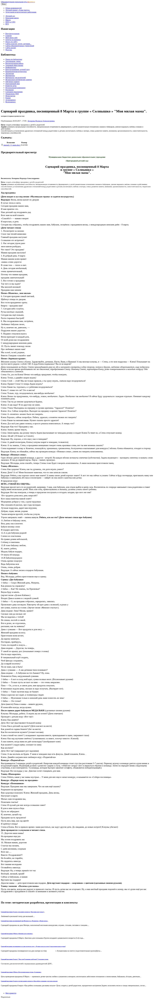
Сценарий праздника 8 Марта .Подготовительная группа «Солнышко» (21, 972)
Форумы (8, 50)
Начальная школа (12, 18)
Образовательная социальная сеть (18, 2)
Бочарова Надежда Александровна (41, 121)
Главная (8, 36)
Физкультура (10, 96)
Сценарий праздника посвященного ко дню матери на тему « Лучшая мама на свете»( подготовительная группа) (33, 946)
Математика (10, 76)
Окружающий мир (12, 84)
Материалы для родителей (15, 78)
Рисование (9, 90)
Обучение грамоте (12, 82)
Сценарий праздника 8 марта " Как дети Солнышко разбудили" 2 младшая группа (24, 959)
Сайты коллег (10, 48)
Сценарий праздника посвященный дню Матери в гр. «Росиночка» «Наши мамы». (24, 921)
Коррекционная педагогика (16, 71)
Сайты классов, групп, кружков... (18, 44)
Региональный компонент (15, 88)
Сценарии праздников (14, 92)
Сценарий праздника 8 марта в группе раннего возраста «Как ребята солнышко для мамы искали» (29, 981)
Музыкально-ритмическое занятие (18, 80)
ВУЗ (7, 24)
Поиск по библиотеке (13, 59)
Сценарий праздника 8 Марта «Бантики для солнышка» (17, 933)
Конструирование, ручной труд (17, 69)
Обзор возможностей (13, 8)
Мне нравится (10, 993)
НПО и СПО (10, 22)
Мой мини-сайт (11, 38)
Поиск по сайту (11, 42)
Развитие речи (10, 86)
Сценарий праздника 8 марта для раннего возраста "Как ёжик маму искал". (23, 912)
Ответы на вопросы (13, 40)
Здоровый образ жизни (14, 65)
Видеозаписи (10, 102)
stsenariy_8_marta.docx (11, 145)
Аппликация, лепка (13, 61)
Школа (8, 20)
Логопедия (9, 74)
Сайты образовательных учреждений (19, 46)
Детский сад (10, 16)
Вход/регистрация (12, 34)
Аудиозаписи (10, 100)
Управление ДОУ (12, 94)
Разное (8, 98)
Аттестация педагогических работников (20, 12)
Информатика (10, 67)
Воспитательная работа (14, 63)
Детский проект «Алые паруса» (17, 10)
